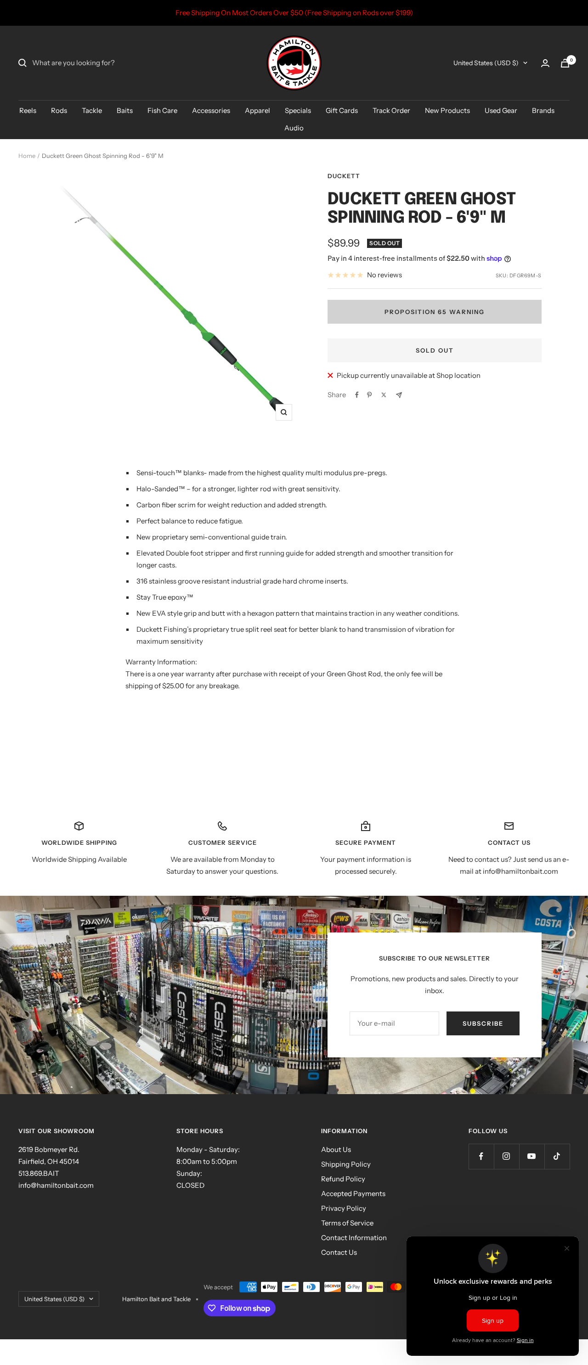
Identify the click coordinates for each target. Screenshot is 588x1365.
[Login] (545, 63)
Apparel (257, 110)
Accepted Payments (353, 1193)
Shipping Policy (346, 1164)
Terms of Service (347, 1223)
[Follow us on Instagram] (506, 1156)
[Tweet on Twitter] (384, 395)
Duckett (344, 176)
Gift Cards (342, 110)
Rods (59, 110)
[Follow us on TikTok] (557, 1156)
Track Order (391, 110)
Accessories (211, 110)
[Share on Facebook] (357, 395)
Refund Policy (343, 1178)
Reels (27, 110)
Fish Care (162, 110)
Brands (543, 110)
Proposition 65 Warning (434, 311)
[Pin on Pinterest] (369, 395)
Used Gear (501, 110)
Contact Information (354, 1237)
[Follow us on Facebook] (481, 1156)
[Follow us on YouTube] (531, 1156)
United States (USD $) (486, 63)
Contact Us (339, 1252)
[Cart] (565, 63)
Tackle (92, 110)
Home (26, 155)
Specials (298, 110)
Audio (294, 128)
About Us (336, 1149)
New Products (447, 110)
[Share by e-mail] (399, 395)
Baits (125, 110)
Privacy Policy (343, 1208)
